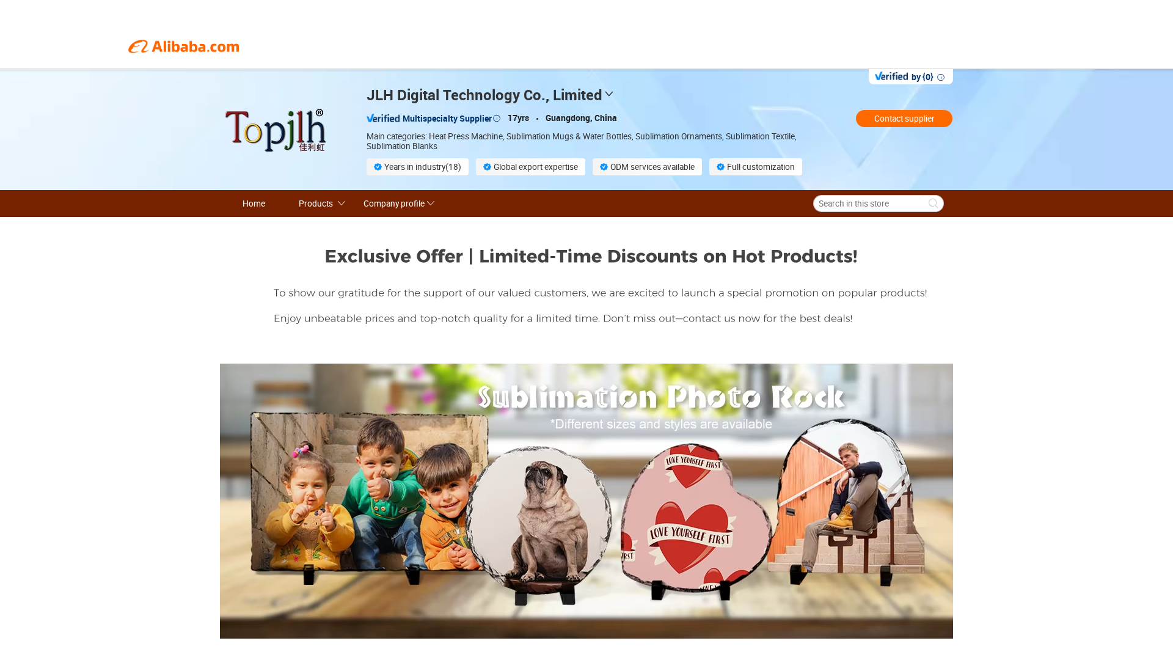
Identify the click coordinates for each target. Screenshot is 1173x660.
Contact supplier (904, 118)
